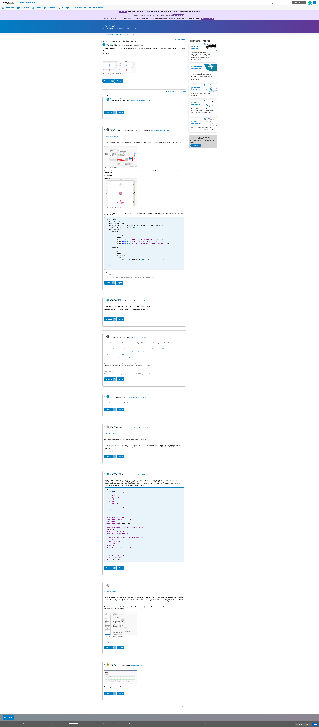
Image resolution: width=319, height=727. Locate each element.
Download (123, 11)
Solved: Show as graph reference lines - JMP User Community (122, 358)
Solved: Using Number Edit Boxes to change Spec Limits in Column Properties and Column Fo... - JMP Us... (135, 349)
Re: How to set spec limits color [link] (132, 34)
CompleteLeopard (111, 44)
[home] (9, 3)
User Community (27, 2)
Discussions (10, 8)
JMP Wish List (80, 8)
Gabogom (113, 664)
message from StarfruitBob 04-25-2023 (139, 474)
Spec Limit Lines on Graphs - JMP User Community (119, 355)
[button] (101, 41)
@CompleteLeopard (112, 136)
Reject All (308, 724)
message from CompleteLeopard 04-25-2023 (140, 586)
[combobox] (281, 2)
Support (38, 8)
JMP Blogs (65, 8)
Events (50, 8)
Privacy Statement (73, 723)
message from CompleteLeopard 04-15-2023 (140, 100)
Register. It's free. (178, 15)
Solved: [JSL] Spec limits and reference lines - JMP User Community (124, 352)
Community (96, 8)
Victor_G (112, 129)
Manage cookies (300, 724)
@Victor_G (118, 445)
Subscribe (195, 145)
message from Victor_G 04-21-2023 (138, 397)
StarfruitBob (113, 426)
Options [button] (7, 717)
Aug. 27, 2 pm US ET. (208, 18)
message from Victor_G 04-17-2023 (138, 301)
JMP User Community (108, 34)
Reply (119, 81)
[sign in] (310, 2)
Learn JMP (25, 8)
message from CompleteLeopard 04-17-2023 (140, 337)
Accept (315, 724)
